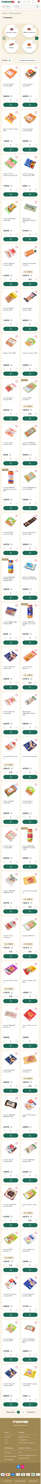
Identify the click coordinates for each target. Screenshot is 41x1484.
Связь (6, 1442)
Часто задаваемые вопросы (26, 1442)
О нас (6, 1440)
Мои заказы (8, 1453)
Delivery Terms (33, 1481)
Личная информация (10, 1456)
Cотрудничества (23, 1440)
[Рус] (18, 2)
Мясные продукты (15, 13)
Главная (4, 13)
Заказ (20, 1452)
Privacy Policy (7, 1481)
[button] (36, 39)
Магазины (8, 1437)
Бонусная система (24, 1437)
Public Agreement (20, 1481)
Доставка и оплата (24, 1458)
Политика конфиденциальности (27, 1455)
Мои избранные (9, 1459)
